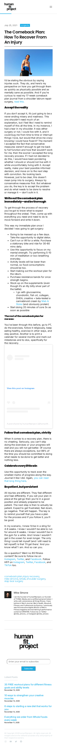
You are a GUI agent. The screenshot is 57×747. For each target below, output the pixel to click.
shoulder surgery (36, 579)
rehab (22, 579)
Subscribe (28, 669)
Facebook (35, 559)
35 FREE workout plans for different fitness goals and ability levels (28, 686)
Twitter (20, 559)
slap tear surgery (13, 581)
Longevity (25, 25)
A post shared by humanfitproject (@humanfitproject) (31, 424)
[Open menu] (51, 7)
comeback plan (13, 576)
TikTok (8, 565)
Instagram (9, 559)
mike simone (11, 579)
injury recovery (31, 576)
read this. (19, 101)
